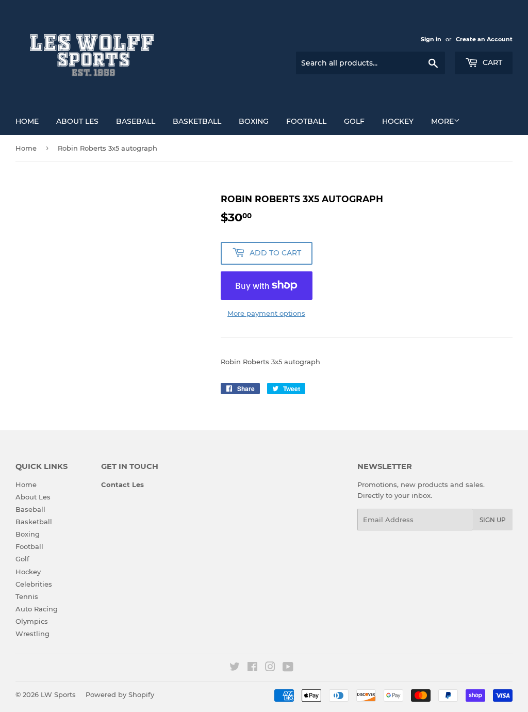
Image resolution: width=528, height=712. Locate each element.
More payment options (266, 313)
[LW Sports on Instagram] (270, 668)
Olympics (31, 621)
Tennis (26, 596)
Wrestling (32, 633)
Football (306, 121)
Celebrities (33, 584)
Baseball (135, 121)
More (442, 121)
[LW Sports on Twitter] (234, 668)
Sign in (431, 39)
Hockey (398, 121)
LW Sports (58, 694)
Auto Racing (36, 609)
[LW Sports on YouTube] (288, 668)
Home (27, 121)
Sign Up (493, 520)
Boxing (254, 121)
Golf (354, 121)
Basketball (197, 121)
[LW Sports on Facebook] (252, 668)
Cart (491, 62)
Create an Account (484, 39)
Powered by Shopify (120, 694)
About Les (77, 121)
